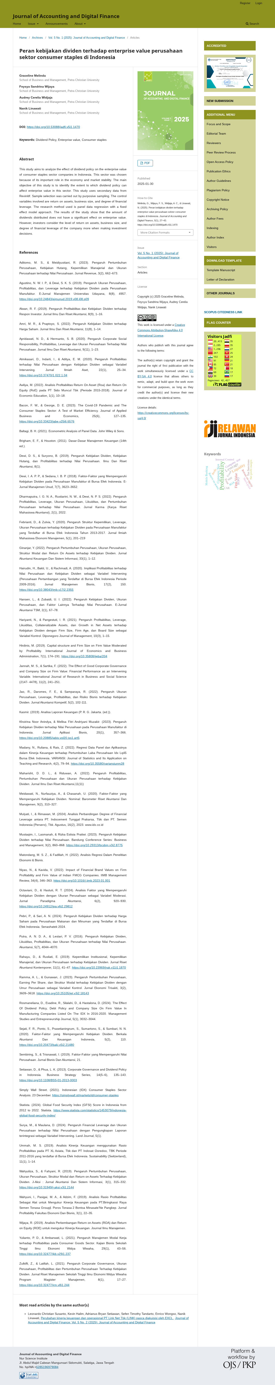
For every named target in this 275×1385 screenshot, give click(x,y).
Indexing (212, 228)
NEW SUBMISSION (220, 101)
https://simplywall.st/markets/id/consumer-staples (85, 1095)
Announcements (57, 23)
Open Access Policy (220, 162)
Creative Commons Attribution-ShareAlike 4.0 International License (161, 330)
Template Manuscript (221, 270)
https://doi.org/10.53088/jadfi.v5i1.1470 (53, 127)
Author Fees (215, 218)
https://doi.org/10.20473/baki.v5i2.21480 (46, 1044)
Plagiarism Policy (218, 190)
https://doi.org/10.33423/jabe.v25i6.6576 (46, 421)
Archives (37, 37)
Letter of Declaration (220, 279)
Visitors (212, 247)
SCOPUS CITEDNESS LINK (223, 312)
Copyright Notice (218, 199)
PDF (147, 163)
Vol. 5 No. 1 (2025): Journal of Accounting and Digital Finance (86, 37)
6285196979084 (47, 1367)
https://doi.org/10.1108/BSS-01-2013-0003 (48, 1080)
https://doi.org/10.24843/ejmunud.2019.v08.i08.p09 (54, 299)
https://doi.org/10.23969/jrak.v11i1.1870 (99, 967)
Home (17, 23)
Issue (32, 23)
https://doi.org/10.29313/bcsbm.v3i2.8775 (94, 845)
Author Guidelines (219, 180)
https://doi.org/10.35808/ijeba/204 (84, 656)
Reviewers (214, 143)
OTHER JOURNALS (221, 293)
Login (258, 3)
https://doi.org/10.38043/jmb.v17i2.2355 (46, 589)
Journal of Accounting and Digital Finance (66, 16)
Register (245, 3)
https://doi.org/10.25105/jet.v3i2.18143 (63, 993)
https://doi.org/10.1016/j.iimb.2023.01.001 (81, 880)
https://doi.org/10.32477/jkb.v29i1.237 (45, 1254)
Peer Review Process (221, 152)
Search (254, 23)
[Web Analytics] (28, 1377)
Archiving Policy (217, 209)
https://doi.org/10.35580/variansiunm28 (97, 763)
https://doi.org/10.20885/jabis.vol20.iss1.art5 (49, 738)
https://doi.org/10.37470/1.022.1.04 (43, 375)
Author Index (215, 237)
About (79, 23)
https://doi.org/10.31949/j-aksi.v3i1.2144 (46, 1187)
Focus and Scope (219, 124)
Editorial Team (216, 133)
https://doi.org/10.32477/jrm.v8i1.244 (44, 1285)
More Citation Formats (155, 232)
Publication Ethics (219, 171)
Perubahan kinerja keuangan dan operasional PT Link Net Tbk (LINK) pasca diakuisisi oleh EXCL (107, 1318)
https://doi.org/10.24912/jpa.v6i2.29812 (46, 906)
